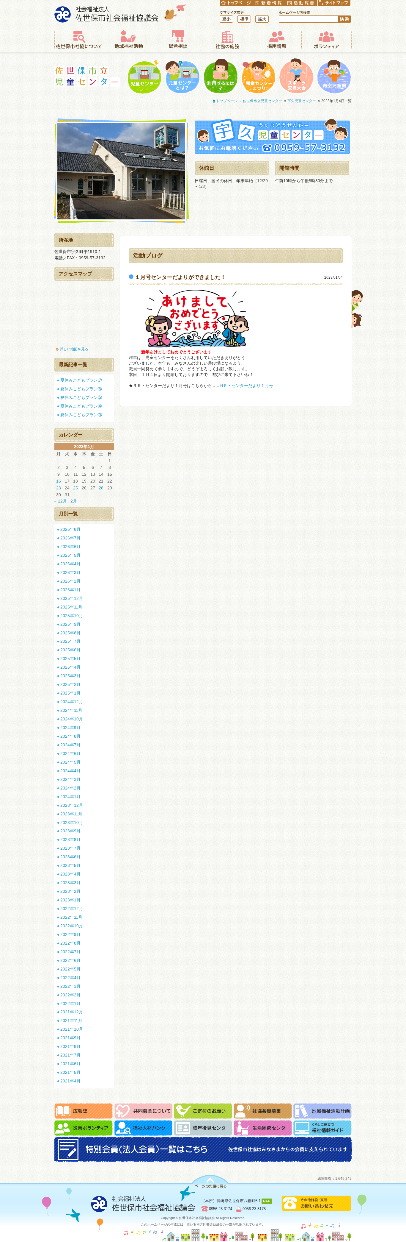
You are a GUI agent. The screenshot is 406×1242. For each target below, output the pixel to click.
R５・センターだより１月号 (246, 385)
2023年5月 (70, 865)
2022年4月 (70, 977)
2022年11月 (71, 917)
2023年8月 (70, 839)
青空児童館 (334, 76)
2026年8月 (70, 529)
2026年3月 (70, 572)
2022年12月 (71, 908)
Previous (48, 171)
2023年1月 (70, 900)
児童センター (144, 76)
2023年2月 (70, 891)
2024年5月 (70, 762)
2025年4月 (70, 667)
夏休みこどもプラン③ (81, 414)
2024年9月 (70, 727)
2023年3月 (70, 882)
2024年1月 (70, 796)
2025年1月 (70, 693)
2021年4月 (70, 1081)
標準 (244, 19)
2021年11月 (71, 1020)
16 (58, 481)
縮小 (226, 19)
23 (58, 488)
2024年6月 (70, 753)
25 (75, 488)
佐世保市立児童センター (87, 76)
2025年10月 (71, 615)
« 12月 (60, 501)
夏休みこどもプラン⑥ (81, 388)
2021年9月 (70, 1037)
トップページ (226, 101)
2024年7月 (70, 744)
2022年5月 (70, 969)
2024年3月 (70, 779)
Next (194, 171)
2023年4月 (70, 874)
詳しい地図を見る (74, 349)
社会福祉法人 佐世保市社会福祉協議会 (120, 13)
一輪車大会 (296, 76)
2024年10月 (71, 719)
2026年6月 (70, 546)
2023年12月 (71, 805)
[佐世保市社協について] (79, 39)
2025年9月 (70, 624)
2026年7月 (70, 538)
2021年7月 (70, 1055)
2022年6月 (70, 960)
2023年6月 (70, 856)
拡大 (262, 19)
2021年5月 (70, 1072)
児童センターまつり (258, 76)
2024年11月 (71, 710)
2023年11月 (71, 814)
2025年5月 (70, 658)
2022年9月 (70, 934)
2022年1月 (70, 1003)
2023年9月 (70, 830)
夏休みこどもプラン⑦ (81, 380)
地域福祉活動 (128, 39)
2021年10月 (71, 1029)
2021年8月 (70, 1046)
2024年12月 (71, 701)
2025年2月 (70, 684)
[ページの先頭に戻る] (210, 1181)
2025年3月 (70, 675)
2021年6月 (70, 1063)
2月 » (75, 501)
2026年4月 (70, 563)
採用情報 (276, 39)
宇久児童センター (301, 101)
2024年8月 (70, 736)
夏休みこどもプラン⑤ (81, 397)
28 (101, 488)
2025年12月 (71, 598)
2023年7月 (70, 848)
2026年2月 (70, 581)
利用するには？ (220, 76)
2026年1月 (70, 589)
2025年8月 (70, 633)
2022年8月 (70, 943)
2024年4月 (70, 770)
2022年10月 (71, 925)
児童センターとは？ (182, 76)
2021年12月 (71, 1011)
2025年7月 (70, 641)
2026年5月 (70, 555)
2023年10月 (71, 822)
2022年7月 (70, 951)
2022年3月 (70, 986)
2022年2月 (70, 995)
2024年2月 (70, 788)
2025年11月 (71, 607)
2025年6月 (70, 649)
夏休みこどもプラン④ (81, 406)
